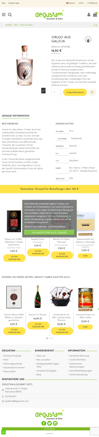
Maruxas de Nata (61, 245)
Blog (4, 3)
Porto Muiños (37, 242)
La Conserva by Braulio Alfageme (85, 246)
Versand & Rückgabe (46, 370)
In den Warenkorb (75, 92)
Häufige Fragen (13, 3)
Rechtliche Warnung (79, 355)
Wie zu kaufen (43, 359)
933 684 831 (11, 396)
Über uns (41, 355)
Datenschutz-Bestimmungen (76, 365)
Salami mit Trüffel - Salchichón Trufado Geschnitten (14, 242)
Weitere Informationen (35, 226)
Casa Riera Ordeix (14, 247)
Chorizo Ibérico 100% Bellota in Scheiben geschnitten (14, 317)
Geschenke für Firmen (14, 367)
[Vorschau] (16, 236)
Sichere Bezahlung (78, 374)
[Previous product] (95, 25)
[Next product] (96, 25)
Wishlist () (93, 3)
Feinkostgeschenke (12, 363)
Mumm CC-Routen (37, 315)
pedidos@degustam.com (17, 401)
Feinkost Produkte (12, 355)
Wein (5, 359)
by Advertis (49, 433)
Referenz (55, 46)
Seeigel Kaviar (37, 239)
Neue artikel (9, 371)
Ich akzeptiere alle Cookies (49, 232)
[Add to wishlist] (92, 92)
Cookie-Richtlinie (77, 359)
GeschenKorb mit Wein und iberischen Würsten (61, 317)
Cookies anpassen (57, 226)
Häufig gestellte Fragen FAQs (47, 365)
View (85, 256)
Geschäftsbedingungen (80, 370)
